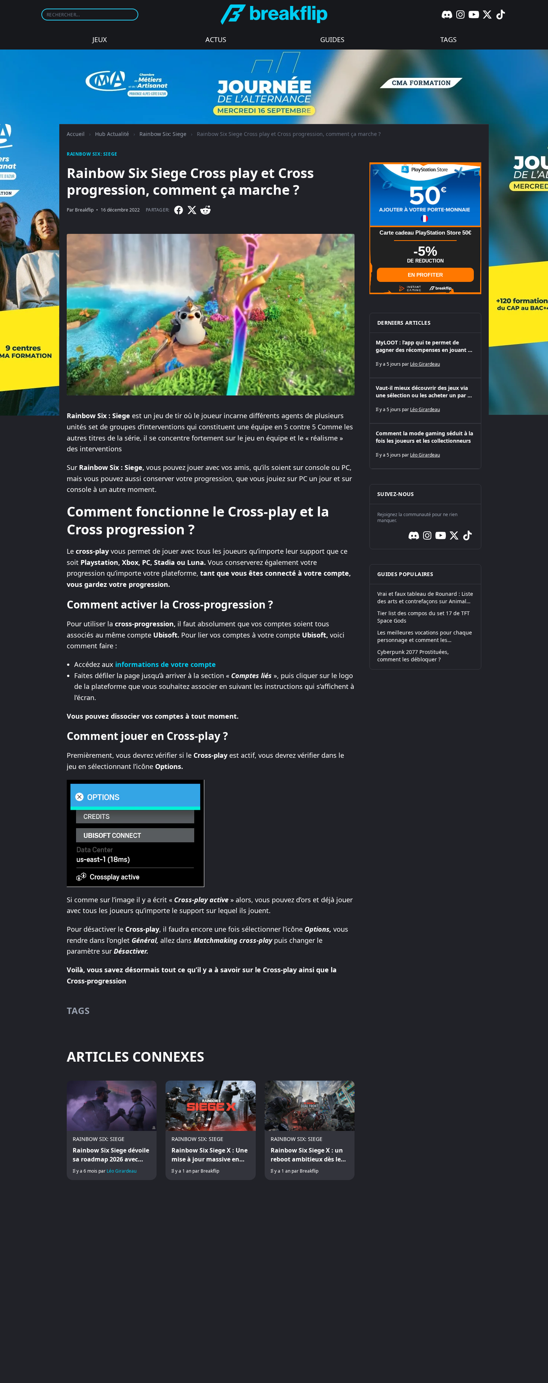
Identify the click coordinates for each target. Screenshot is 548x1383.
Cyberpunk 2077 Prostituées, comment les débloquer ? (413, 655)
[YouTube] (474, 14)
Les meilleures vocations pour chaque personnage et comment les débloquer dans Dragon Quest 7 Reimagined (424, 636)
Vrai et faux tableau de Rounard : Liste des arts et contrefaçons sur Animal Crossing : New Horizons (425, 597)
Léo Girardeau (121, 1171)
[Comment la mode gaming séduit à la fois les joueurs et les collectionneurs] (425, 446)
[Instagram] (460, 14)
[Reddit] (205, 210)
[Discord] (447, 14)
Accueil (76, 133)
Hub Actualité (112, 133)
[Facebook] (179, 210)
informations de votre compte (165, 664)
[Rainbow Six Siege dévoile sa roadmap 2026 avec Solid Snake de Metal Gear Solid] (112, 1130)
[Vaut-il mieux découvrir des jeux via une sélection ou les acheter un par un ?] (425, 400)
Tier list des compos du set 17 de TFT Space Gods (423, 617)
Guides (332, 39)
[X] (487, 14)
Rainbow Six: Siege (162, 133)
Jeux (99, 39)
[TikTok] (501, 14)
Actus (215, 39)
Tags (448, 39)
